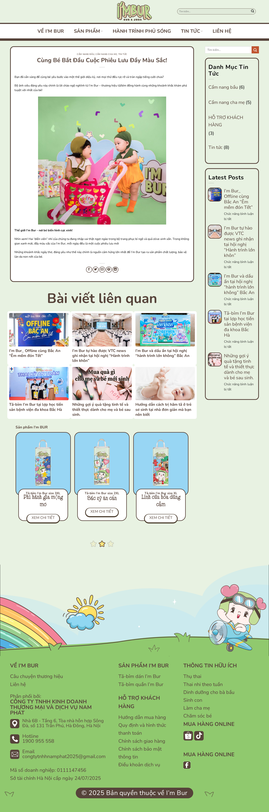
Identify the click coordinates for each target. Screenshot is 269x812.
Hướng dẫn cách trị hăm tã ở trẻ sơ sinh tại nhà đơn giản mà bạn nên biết (163, 409)
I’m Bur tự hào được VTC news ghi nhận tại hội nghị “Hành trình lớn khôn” (101, 355)
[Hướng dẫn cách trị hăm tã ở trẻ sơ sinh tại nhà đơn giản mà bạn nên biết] (165, 383)
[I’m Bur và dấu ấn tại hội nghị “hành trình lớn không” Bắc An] (165, 329)
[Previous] (11, 476)
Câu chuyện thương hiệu (36, 676)
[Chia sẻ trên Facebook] (89, 270)
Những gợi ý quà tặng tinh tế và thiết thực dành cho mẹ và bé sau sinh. (101, 409)
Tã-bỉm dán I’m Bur (139, 676)
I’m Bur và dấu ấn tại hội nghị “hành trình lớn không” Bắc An (162, 353)
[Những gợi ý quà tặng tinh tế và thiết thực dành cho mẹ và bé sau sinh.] (102, 383)
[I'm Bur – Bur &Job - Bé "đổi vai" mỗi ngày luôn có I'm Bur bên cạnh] (134, 11)
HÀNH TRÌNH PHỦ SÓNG (142, 31)
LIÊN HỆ (222, 31)
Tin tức (190, 31)
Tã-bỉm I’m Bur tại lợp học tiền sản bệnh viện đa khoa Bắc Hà (36, 407)
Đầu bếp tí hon (43, 498)
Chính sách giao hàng (141, 741)
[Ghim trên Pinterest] (109, 270)
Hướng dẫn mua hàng (142, 717)
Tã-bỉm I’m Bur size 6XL (161, 493)
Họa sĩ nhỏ (102, 498)
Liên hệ (18, 684)
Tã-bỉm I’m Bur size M (102, 493)
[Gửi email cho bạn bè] (102, 270)
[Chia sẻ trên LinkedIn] (115, 270)
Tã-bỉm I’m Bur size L (43, 493)
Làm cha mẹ (196, 708)
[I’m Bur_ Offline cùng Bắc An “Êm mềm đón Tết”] (39, 329)
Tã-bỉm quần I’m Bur (140, 684)
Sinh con (192, 700)
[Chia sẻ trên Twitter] (96, 270)
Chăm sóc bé (197, 716)
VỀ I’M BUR (51, 31)
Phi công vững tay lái (161, 501)
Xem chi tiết (160, 517)
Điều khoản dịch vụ (139, 764)
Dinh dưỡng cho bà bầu (208, 692)
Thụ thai (192, 676)
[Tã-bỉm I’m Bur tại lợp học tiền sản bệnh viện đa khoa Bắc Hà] (39, 383)
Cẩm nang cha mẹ (106, 54)
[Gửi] (252, 11)
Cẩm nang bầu (85, 54)
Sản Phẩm (87, 31)
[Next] (192, 476)
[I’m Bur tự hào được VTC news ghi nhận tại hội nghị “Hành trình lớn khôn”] (102, 329)
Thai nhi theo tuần (203, 684)
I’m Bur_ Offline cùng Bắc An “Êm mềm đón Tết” (34, 353)
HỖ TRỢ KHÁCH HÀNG (225, 121)
